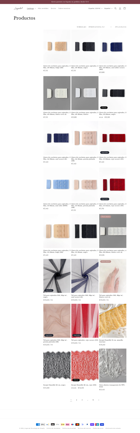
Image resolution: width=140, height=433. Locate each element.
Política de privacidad (69, 428)
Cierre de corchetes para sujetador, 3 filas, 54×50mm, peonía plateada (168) (84, 159)
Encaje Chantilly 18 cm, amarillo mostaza (111, 341)
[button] (31, 8)
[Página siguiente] (98, 400)
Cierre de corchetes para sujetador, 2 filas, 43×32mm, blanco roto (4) (56, 113)
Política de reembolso (53, 428)
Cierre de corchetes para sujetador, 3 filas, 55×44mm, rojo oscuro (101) (112, 205)
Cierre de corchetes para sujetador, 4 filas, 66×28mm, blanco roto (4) (112, 251)
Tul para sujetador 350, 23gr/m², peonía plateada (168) (55, 341)
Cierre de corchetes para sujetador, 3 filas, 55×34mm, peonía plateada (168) (84, 205)
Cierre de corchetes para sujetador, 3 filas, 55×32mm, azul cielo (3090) (56, 205)
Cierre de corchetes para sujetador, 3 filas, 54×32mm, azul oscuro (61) (56, 158)
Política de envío (98, 428)
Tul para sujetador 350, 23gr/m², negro (55, 296)
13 (93, 400)
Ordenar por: (82, 27)
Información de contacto (113, 428)
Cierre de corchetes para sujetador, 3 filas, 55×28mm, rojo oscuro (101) (112, 158)
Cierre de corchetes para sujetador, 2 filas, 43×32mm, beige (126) (56, 67)
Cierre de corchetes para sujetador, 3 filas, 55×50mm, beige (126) (56, 251)
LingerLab (27, 428)
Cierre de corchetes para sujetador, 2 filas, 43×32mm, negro (84, 67)
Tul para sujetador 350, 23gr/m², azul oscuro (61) (83, 296)
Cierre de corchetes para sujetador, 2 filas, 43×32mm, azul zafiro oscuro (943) (112, 67)
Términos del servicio (84, 428)
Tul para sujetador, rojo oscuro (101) (84, 340)
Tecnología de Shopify (38, 428)
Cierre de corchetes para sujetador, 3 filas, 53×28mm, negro (112, 113)
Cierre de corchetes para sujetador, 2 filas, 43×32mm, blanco (84, 113)
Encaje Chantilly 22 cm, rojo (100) (83, 385)
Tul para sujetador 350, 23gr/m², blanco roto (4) (111, 296)
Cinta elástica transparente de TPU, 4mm (112, 386)
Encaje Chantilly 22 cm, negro (54, 385)
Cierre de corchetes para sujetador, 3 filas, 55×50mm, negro (84, 251)
